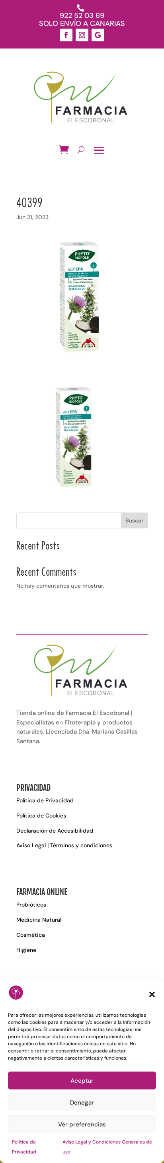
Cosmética (30, 934)
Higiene (26, 949)
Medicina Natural (38, 919)
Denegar (82, 1103)
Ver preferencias (82, 1124)
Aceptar (82, 1081)
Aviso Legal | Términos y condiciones (64, 845)
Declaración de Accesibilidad (54, 830)
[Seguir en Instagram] (82, 35)
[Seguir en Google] (98, 35)
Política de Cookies (41, 815)
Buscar (134, 520)
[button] (152, 994)
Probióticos (31, 904)
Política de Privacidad (45, 800)
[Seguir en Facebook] (66, 35)
